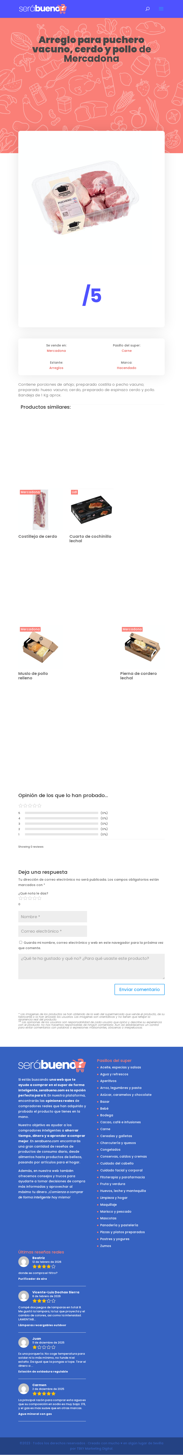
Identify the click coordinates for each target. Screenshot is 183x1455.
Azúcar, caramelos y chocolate (126, 1094)
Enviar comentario (139, 989)
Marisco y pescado (115, 1211)
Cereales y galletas (116, 1136)
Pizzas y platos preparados (122, 1232)
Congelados (110, 1149)
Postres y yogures (114, 1239)
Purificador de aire (32, 1279)
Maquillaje (108, 1204)
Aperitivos (108, 1081)
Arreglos (56, 368)
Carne (127, 350)
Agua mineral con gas (35, 1414)
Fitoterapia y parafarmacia (122, 1177)
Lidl (74, 492)
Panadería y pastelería (119, 1225)
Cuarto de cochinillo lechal (90, 539)
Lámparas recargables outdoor (42, 1325)
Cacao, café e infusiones (120, 1122)
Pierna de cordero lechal (138, 676)
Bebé (104, 1108)
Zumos (105, 1246)
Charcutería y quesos (118, 1143)
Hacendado (126, 368)
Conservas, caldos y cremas (123, 1156)
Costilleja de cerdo (37, 536)
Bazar (105, 1101)
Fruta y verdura (112, 1184)
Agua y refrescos (114, 1074)
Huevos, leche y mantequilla (123, 1191)
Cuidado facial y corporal (121, 1170)
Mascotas (108, 1218)
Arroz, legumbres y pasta (120, 1088)
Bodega (106, 1115)
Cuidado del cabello (117, 1163)
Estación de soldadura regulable (43, 1371)
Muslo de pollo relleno (33, 676)
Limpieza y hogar (114, 1197)
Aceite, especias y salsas (120, 1067)
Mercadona (91, 58)
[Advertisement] (91, 98)
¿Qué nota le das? (33, 893)
